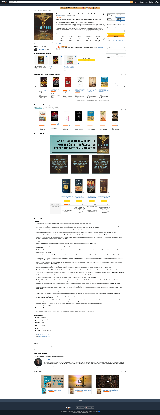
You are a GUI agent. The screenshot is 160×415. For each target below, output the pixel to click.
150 (117, 125)
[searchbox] (71, 2)
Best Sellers (26, 4)
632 (69, 125)
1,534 (58, 124)
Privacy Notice (70, 411)
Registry (74, 4)
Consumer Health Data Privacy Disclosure (81, 411)
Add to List (110, 47)
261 (93, 125)
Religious (45, 10)
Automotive (98, 4)
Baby (102, 4)
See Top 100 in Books (54, 331)
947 (45, 125)
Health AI (7, 4)
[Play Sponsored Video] (80, 381)
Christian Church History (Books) (44, 334)
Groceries (39, 4)
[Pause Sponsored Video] (62, 384)
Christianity (49, 10)
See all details (58, 43)
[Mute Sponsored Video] (62, 386)
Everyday (144, 4)
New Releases (33, 4)
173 (105, 125)
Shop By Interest (132, 4)
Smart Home (125, 4)
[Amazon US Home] (68, 408)
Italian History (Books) (42, 333)
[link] (55, 60)
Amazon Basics (20, 4)
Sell (66, 4)
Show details (82, 65)
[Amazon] (4, 1)
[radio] (111, 15)
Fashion (69, 4)
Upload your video (38, 348)
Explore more (100, 47)
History (38, 10)
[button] (3, 5)
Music (78, 4)
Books (57, 4)
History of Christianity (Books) (44, 336)
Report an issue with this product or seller (65, 33)
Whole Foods (45, 4)
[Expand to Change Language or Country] (83, 407)
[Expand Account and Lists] (147, 2)
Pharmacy (139, 4)
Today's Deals (51, 4)
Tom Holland (59, 15)
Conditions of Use (64, 411)
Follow (48, 49)
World (41, 10)
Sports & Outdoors (117, 4)
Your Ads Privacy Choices (93, 411)
